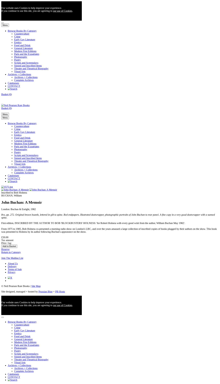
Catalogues (13, 83)
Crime (17, 36)
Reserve (5, 249)
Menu (5, 25)
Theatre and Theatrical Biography (31, 68)
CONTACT (14, 86)
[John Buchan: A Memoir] (7, 186)
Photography (20, 57)
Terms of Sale (15, 269)
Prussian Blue (45, 291)
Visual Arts (19, 71)
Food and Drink (22, 45)
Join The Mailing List (12, 258)
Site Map (36, 286)
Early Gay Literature (24, 39)
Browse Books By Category (22, 30)
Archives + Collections (19, 74)
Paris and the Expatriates (26, 54)
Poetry (17, 59)
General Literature (23, 48)
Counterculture (21, 33)
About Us (13, 263)
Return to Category (11, 252)
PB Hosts (60, 291)
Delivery (12, 266)
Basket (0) (6, 94)
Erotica (17, 42)
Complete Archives (24, 80)
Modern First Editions (25, 51)
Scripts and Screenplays (26, 62)
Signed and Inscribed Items (28, 65)
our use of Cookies (62, 11)
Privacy (11, 272)
